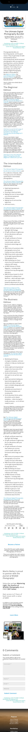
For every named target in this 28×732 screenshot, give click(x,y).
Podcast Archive (14, 720)
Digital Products (9, 38)
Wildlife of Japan (14, 731)
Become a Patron (14, 544)
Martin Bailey (10, 36)
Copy (21, 525)
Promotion (18, 38)
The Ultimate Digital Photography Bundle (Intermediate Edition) (13, 181)
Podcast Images (14, 722)
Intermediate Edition (10, 76)
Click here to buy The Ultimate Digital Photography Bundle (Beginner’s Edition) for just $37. (13, 156)
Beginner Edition (11, 74)
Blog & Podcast (14, 719)
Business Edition (8, 77)
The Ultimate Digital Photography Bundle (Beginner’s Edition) (13, 101)
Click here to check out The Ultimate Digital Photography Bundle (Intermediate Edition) (12, 289)
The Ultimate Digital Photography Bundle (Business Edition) (13, 326)
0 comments (17, 38)
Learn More (14, 615)
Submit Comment (10, 693)
